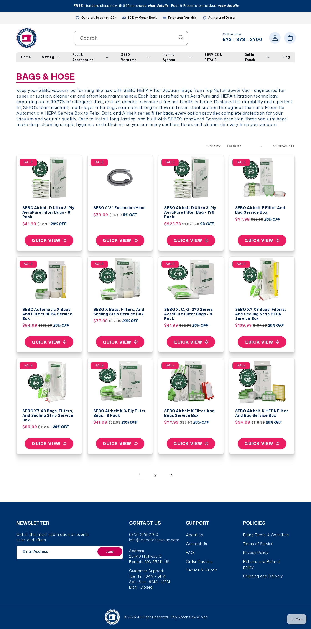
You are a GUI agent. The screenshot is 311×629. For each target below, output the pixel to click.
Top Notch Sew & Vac (227, 90)
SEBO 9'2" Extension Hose (119, 207)
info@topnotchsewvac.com (154, 539)
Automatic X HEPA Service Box (49, 113)
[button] (290, 38)
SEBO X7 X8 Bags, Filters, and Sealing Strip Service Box (47, 415)
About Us (194, 534)
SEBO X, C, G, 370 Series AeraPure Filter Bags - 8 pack (188, 314)
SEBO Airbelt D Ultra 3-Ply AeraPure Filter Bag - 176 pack (190, 212)
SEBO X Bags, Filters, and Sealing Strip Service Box (118, 311)
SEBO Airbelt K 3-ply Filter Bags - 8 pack (119, 413)
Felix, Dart (99, 113)
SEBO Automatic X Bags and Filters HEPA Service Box (47, 314)
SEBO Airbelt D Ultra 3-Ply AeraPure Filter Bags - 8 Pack (48, 212)
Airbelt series (136, 113)
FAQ (190, 552)
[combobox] (131, 38)
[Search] (181, 37)
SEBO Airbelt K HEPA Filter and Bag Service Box (261, 413)
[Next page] (171, 475)
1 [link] (139, 475)
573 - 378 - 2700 (242, 39)
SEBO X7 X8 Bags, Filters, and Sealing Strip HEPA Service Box (260, 314)
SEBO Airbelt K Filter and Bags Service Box (189, 413)
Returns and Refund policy (261, 564)
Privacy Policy (255, 552)
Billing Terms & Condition (266, 534)
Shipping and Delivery (263, 575)
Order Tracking (199, 561)
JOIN (110, 551)
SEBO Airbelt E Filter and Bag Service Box (260, 210)
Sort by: (214, 146)
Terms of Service (258, 543)
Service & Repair (201, 570)
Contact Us (196, 543)
